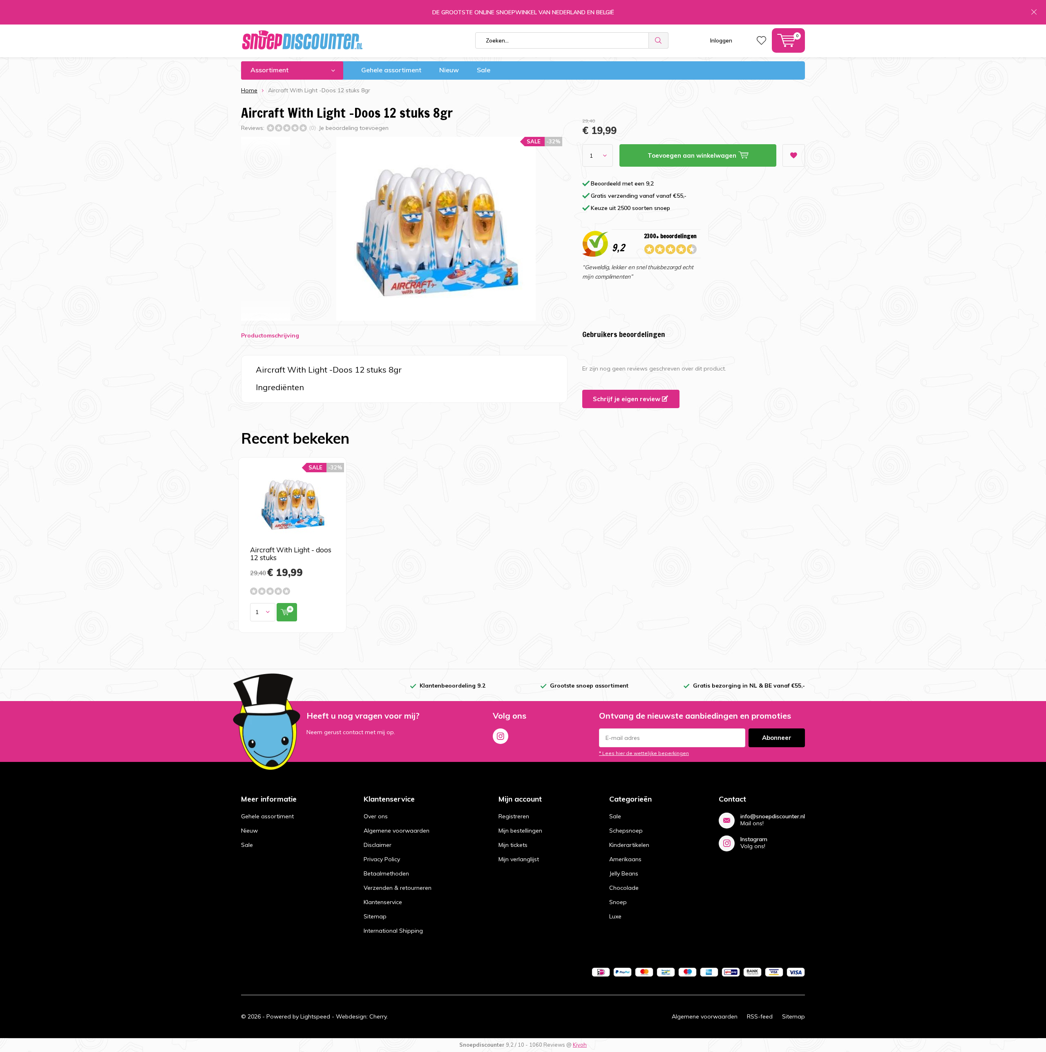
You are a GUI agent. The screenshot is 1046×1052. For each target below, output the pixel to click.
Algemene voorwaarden (396, 830)
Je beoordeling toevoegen (354, 128)
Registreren (513, 816)
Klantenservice (383, 902)
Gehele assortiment (391, 70)
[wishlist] (761, 40)
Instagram (500, 736)
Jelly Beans (623, 873)
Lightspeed (315, 1016)
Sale (483, 70)
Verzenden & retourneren (397, 887)
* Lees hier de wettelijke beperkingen (644, 753)
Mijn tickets (512, 845)
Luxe (615, 916)
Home (249, 90)
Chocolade (624, 887)
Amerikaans (625, 859)
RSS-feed (760, 1016)
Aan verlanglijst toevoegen (793, 155)
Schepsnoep (626, 830)
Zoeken (658, 40)
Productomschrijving (270, 335)
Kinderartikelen (629, 845)
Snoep (618, 902)
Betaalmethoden (386, 873)
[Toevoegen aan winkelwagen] (287, 612)
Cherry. (378, 1016)
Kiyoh (580, 1044)
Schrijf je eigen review (627, 399)
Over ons (376, 816)
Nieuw (449, 70)
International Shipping (393, 930)
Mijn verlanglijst (518, 859)
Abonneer (776, 738)
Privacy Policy (382, 859)
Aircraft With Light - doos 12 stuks (290, 553)
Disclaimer (377, 845)
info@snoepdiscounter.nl (772, 816)
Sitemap (375, 916)
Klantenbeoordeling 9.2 (452, 685)
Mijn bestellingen (520, 830)
